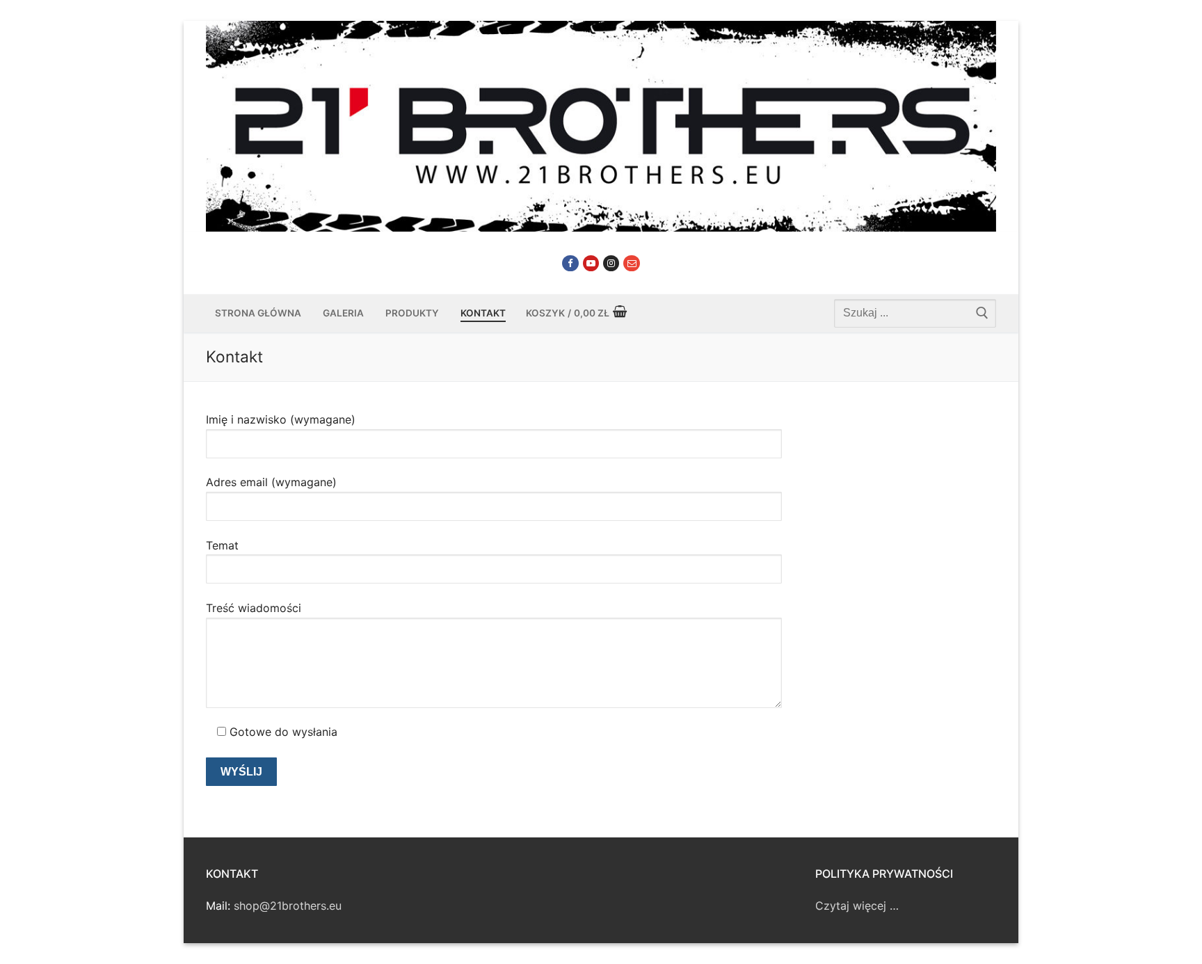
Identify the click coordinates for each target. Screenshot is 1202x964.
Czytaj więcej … (857, 906)
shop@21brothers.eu (288, 906)
